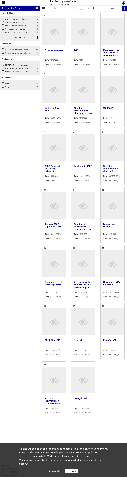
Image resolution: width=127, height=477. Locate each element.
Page (76, 8)
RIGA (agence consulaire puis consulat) (21, 32)
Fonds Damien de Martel (15, 25)
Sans (7, 83)
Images (8, 86)
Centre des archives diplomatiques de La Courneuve (27, 49)
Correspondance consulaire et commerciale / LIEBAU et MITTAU (32, 29)
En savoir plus (54, 471)
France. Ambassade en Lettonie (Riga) (21, 68)
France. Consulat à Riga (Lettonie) (19, 71)
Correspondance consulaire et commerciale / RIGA (26, 22)
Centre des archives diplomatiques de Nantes (24, 53)
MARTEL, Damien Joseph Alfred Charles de (23, 65)
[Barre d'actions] (124, 8)
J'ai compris (71, 471)
